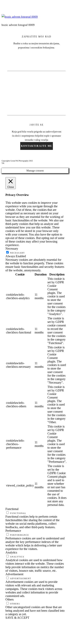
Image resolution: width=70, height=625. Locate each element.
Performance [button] (13, 530)
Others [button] (9, 599)
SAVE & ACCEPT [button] (17, 617)
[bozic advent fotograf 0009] (20, 16)
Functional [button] (11, 509)
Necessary (17, 253)
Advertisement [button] (14, 574)
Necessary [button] (11, 248)
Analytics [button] (11, 552)
